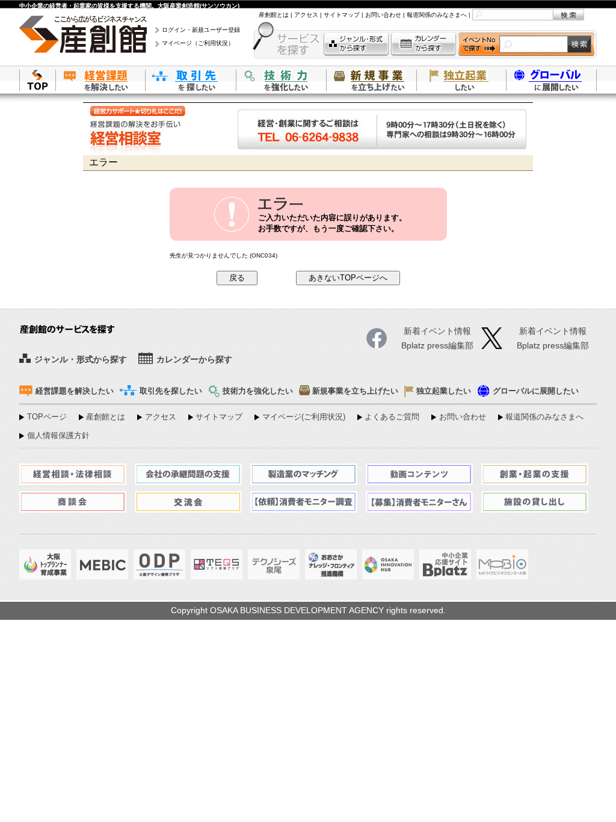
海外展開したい (552, 79)
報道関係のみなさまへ (437, 14)
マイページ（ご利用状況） (198, 43)
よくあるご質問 (392, 417)
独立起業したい (461, 79)
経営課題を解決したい (100, 79)
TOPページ (47, 417)
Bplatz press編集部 (553, 345)
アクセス (306, 14)
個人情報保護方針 (58, 435)
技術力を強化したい (281, 79)
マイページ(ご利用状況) (303, 417)
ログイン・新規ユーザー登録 (201, 29)
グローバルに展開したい (536, 391)
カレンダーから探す (423, 44)
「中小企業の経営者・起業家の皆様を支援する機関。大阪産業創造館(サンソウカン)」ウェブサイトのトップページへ (37, 79)
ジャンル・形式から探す (356, 44)
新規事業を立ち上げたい (371, 79)
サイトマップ (342, 14)
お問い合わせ (383, 14)
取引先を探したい (191, 79)
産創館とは (274, 14)
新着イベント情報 (553, 331)
